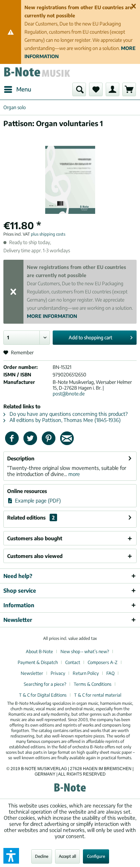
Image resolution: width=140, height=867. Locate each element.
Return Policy (86, 673)
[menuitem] (17, 89)
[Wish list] (96, 89)
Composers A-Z (103, 662)
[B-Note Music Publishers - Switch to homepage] (36, 73)
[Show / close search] (79, 89)
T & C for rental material (97, 695)
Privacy (58, 673)
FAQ (110, 673)
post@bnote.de (69, 393)
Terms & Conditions (92, 684)
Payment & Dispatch (38, 662)
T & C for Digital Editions (43, 695)
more (73, 474)
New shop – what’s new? (84, 651)
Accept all (67, 856)
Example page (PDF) (37, 500)
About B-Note (39, 651)
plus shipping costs (48, 234)
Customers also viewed (35, 556)
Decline (41, 856)
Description (20, 458)
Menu (23, 89)
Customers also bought (34, 538)
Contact (72, 662)
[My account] (112, 89)
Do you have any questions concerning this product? (68, 414)
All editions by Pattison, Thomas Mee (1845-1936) (64, 420)
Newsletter (32, 673)
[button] (11, 856)
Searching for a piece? (45, 684)
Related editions (31, 517)
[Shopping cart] (129, 89)
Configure (96, 856)
